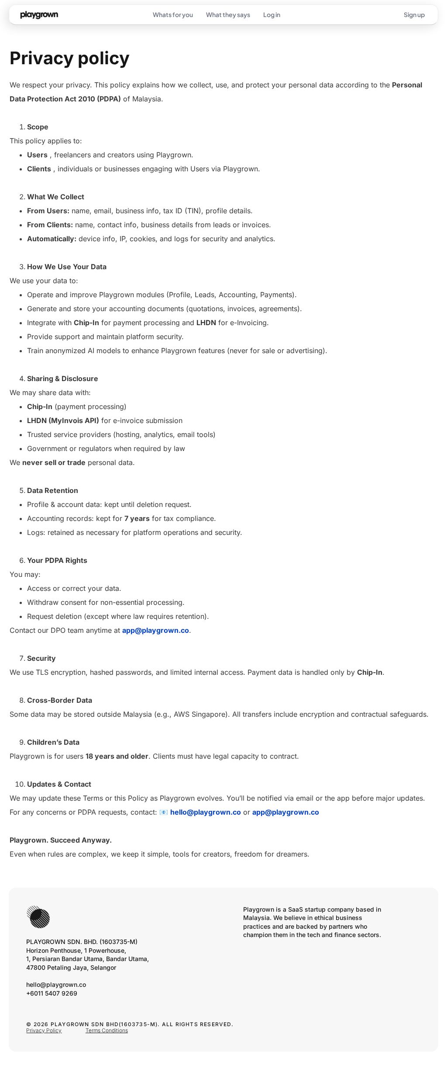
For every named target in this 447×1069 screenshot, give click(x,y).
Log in (271, 14)
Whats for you (173, 14)
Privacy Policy (44, 1030)
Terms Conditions (107, 1030)
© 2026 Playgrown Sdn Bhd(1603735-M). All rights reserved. (129, 1024)
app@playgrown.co (155, 630)
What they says (228, 14)
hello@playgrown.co (205, 812)
